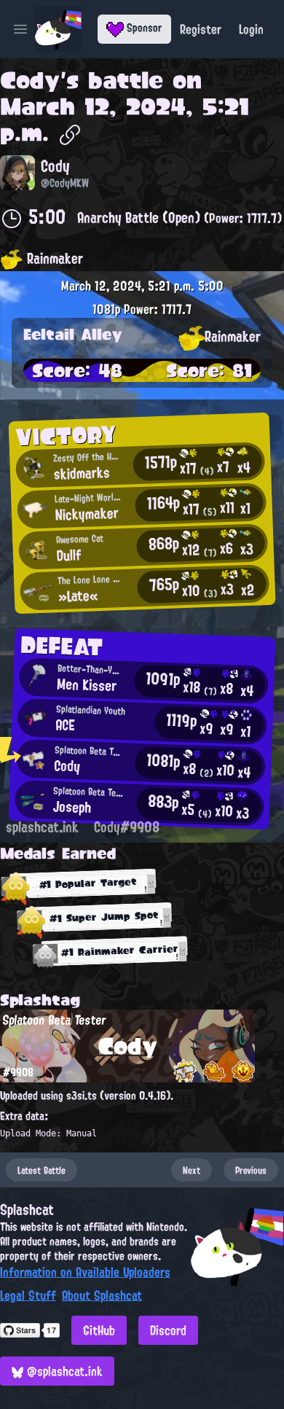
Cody (30, 80)
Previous (251, 1170)
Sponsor (143, 27)
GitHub (99, 1330)
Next (191, 1170)
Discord (168, 1330)
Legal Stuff (28, 1295)
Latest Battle (41, 1170)
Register (200, 29)
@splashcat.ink (63, 1371)
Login (251, 29)
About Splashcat (102, 1295)
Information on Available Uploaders (85, 1272)
